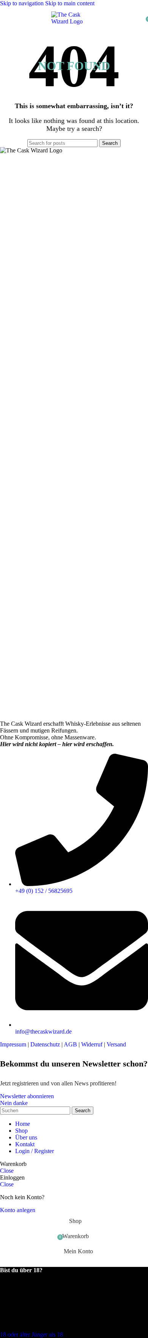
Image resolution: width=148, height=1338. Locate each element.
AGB (70, 1044)
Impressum (13, 1044)
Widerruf (91, 1044)
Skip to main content (69, 3)
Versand (116, 1044)
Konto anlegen (17, 1210)
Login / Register (34, 1151)
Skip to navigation (22, 3)
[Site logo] (74, 21)
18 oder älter (15, 1334)
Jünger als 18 (47, 1334)
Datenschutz (45, 1044)
